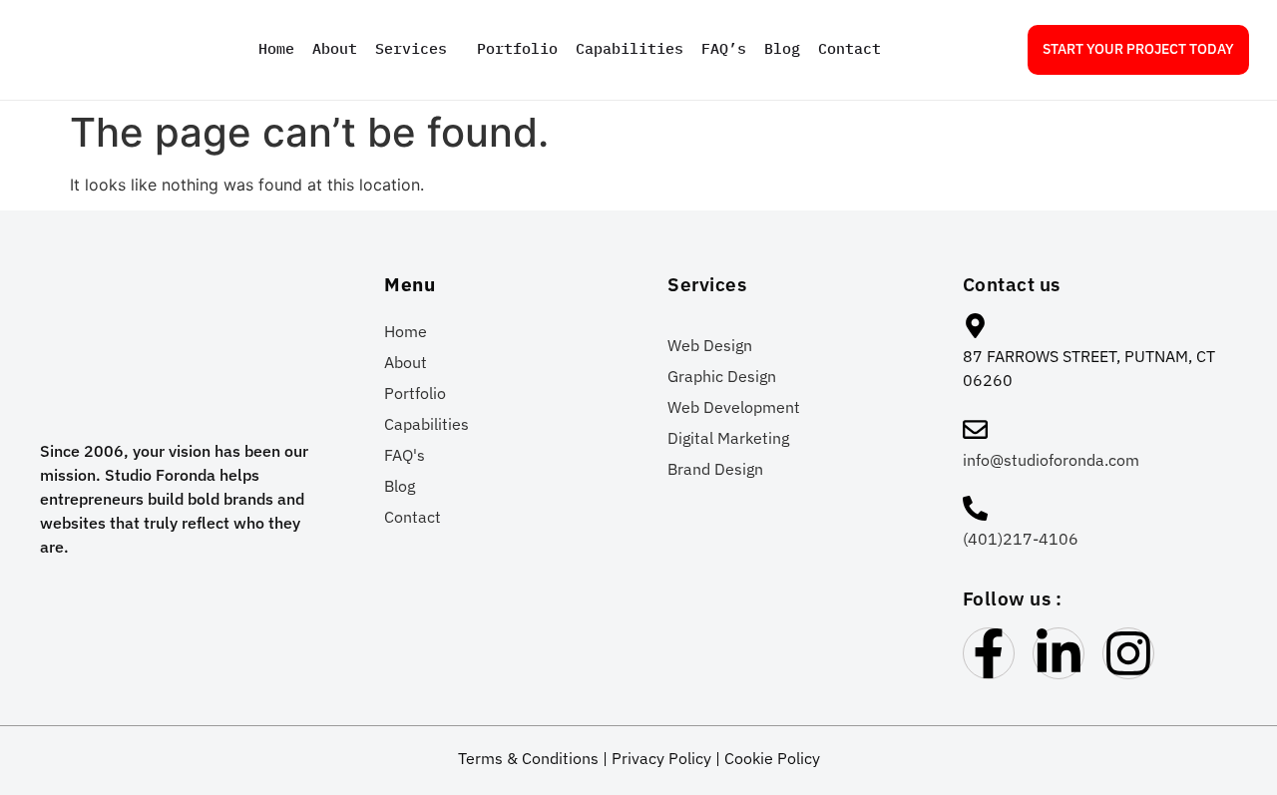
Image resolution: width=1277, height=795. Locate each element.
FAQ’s (723, 48)
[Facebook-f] (989, 653)
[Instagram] (1128, 653)
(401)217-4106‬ (1020, 539)
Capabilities (629, 48)
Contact (849, 48)
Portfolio (517, 48)
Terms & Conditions (528, 758)
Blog (782, 48)
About (334, 48)
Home (276, 48)
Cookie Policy (772, 758)
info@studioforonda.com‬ (1051, 460)
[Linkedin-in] (1058, 653)
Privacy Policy (661, 758)
